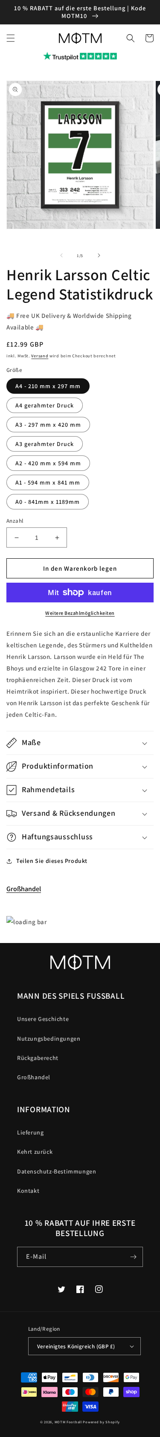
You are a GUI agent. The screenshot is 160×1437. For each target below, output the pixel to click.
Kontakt (28, 1191)
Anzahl (14, 520)
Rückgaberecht (37, 1058)
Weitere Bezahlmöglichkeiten (80, 613)
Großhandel (23, 888)
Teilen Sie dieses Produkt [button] (51, 861)
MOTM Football (68, 1421)
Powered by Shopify (101, 1421)
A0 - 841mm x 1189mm (47, 502)
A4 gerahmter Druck (44, 405)
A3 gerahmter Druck (44, 444)
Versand (39, 356)
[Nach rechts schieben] (99, 255)
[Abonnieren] (133, 1257)
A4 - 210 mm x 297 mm (48, 386)
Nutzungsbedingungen (48, 1038)
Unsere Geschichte (43, 1019)
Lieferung (30, 1132)
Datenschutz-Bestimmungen (56, 1171)
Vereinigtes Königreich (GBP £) (76, 1346)
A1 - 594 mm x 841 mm (47, 482)
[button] (10, 38)
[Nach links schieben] (61, 255)
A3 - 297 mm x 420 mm (48, 424)
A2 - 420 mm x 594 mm (48, 463)
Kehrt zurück (34, 1152)
